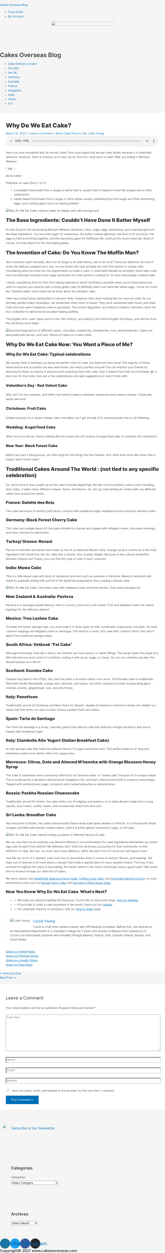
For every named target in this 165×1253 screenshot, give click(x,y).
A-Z (10, 103)
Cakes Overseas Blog (14, 4)
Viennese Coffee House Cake (91, 882)
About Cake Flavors (68, 133)
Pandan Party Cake (53, 882)
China (11, 99)
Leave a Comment (41, 133)
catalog (107, 904)
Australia (13, 81)
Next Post (8, 977)
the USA (13, 68)
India (11, 94)
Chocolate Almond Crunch (128, 878)
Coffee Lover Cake (91, 878)
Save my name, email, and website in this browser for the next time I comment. (63, 1090)
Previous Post (10, 973)
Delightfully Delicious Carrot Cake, (56, 878)
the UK (12, 72)
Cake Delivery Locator (22, 63)
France (12, 86)
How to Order (84, 909)
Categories (18, 1177)
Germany (14, 77)
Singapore (14, 90)
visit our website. (128, 900)
